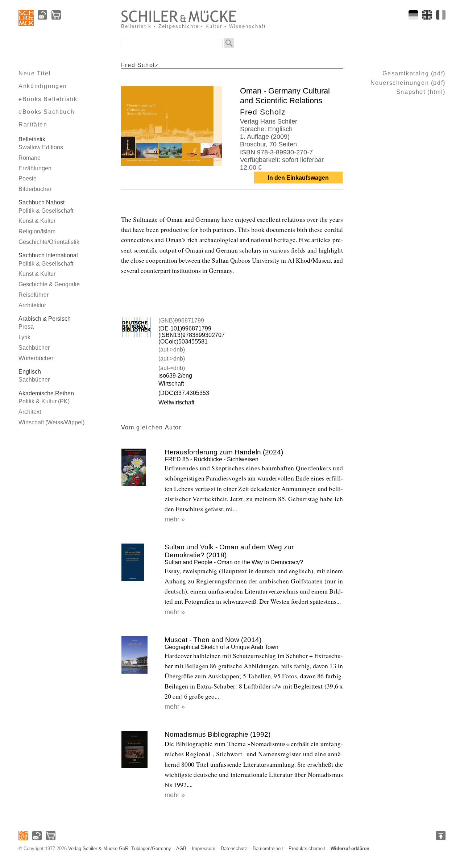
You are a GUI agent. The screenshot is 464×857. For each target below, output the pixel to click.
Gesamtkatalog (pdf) (413, 73)
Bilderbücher (34, 189)
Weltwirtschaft (176, 402)
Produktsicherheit (307, 848)
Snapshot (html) (421, 92)
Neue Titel (34, 73)
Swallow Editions (40, 147)
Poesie (27, 178)
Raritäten (32, 124)
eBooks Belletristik (47, 99)
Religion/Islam (36, 231)
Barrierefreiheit (268, 848)
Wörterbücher (35, 358)
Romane (29, 158)
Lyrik (24, 337)
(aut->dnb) (171, 349)
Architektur (32, 305)
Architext (29, 412)
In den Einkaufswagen (298, 178)
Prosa (26, 327)
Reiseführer (33, 295)
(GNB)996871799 (181, 320)
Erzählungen (34, 168)
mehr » (175, 519)
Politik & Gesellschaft (45, 211)
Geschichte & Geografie (49, 284)
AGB (181, 848)
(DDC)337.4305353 (183, 393)
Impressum (203, 848)
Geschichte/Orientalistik (48, 242)
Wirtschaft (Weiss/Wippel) (51, 422)
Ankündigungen (42, 86)
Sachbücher (34, 348)
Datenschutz (234, 848)
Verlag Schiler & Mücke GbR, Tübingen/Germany (119, 848)
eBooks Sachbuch (46, 112)
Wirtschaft (171, 383)
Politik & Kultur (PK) (44, 401)
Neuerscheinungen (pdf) (408, 83)
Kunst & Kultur (36, 221)
